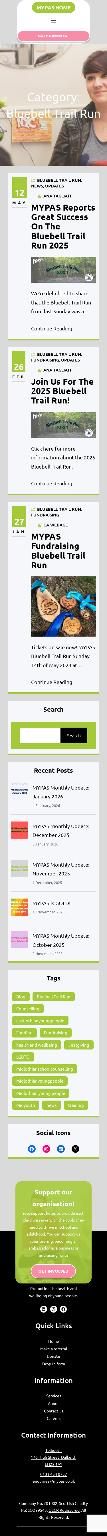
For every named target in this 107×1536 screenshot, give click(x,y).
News (37, 186)
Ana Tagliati (57, 196)
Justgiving (78, 1044)
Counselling (27, 1008)
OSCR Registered (64, 1510)
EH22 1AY (53, 1464)
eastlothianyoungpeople (40, 1020)
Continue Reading (51, 328)
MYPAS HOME (54, 7)
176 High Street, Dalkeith (53, 1457)
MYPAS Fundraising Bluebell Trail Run (58, 551)
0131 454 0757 (53, 1474)
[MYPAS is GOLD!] (19, 908)
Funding (24, 1032)
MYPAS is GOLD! (51, 903)
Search (74, 735)
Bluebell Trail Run (59, 180)
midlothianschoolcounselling (44, 1068)
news (52, 1105)
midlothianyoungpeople (39, 1080)
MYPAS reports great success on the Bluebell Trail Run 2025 (63, 226)
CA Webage (55, 525)
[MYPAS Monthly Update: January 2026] (19, 793)
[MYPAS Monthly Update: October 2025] (19, 941)
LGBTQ (23, 1056)
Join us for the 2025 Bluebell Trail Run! (62, 391)
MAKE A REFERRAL (53, 36)
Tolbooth (53, 1450)
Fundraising (45, 360)
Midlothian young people (40, 1093)
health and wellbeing (36, 1044)
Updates (54, 186)
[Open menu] (54, 22)
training (76, 1105)
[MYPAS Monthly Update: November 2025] (19, 870)
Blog (20, 996)
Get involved (53, 1271)
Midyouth (25, 1105)
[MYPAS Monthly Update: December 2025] (19, 831)
